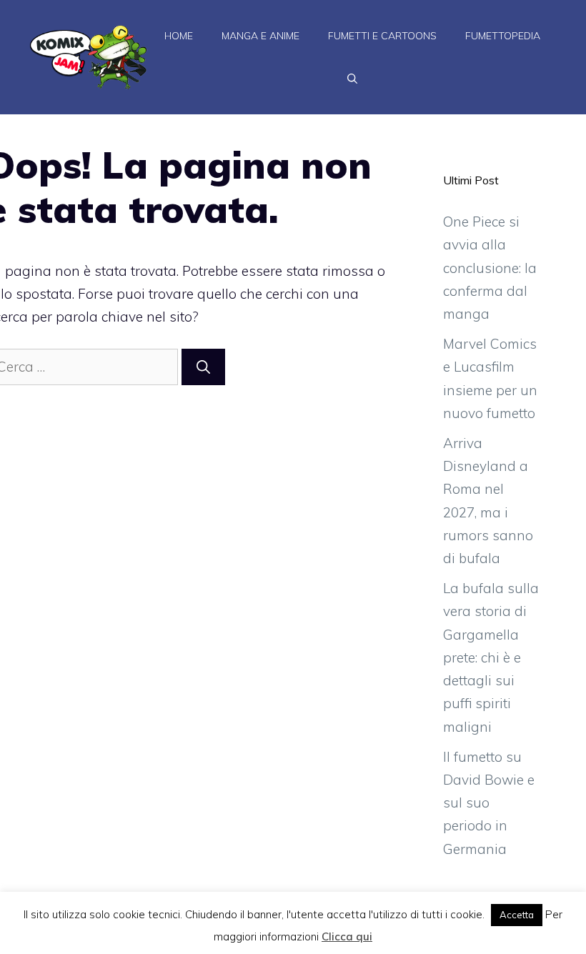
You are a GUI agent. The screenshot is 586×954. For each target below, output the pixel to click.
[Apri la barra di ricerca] (352, 78)
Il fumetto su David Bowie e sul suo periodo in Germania (489, 803)
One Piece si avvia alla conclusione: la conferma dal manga (490, 267)
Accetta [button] (517, 914)
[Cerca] (203, 367)
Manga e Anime (260, 35)
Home (178, 35)
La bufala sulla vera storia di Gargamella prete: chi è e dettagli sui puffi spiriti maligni (491, 657)
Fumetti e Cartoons (382, 35)
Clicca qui (347, 936)
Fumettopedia (502, 35)
